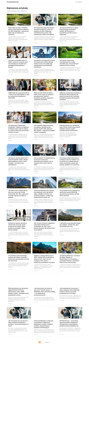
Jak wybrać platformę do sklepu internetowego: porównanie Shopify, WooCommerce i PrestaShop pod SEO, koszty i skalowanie (69, 31)
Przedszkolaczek (13, 2)
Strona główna (79, 2)
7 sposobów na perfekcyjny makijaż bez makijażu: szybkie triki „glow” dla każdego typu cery (70, 224)
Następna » (47, 342)
